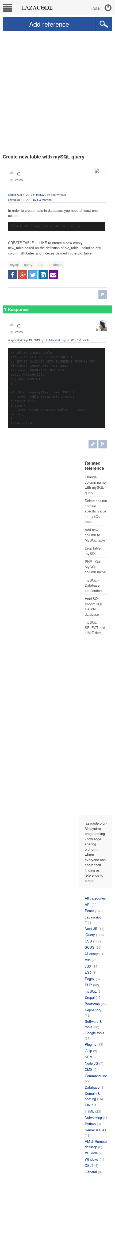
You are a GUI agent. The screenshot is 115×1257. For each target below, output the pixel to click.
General (91, 1171)
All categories (95, 898)
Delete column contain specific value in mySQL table (96, 511)
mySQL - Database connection (93, 585)
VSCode (91, 1152)
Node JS (91, 1063)
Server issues (95, 1129)
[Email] (53, 274)
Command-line (96, 1075)
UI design (92, 953)
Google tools (94, 1032)
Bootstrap (92, 1003)
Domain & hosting (92, 1096)
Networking (93, 1117)
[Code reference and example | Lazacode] (37, 6)
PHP (88, 984)
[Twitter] (32, 274)
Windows (92, 1159)
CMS (89, 1069)
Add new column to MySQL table (95, 535)
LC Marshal (44, 199)
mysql (14, 264)
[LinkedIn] (43, 274)
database (55, 264)
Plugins (90, 1044)
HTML (89, 1111)
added (12, 194)
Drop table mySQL (93, 551)
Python (90, 1123)
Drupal (90, 997)
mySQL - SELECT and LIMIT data (95, 627)
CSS (88, 941)
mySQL (41, 194)
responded (15, 340)
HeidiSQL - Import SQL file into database (94, 606)
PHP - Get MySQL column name (95, 566)
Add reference (49, 24)
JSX (88, 966)
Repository (93, 1009)
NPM (89, 1056)
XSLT (89, 1165)
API (88, 904)
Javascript (93, 917)
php (40, 264)
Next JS (91, 928)
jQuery (90, 934)
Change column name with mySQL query (95, 484)
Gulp (88, 1050)
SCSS (89, 947)
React (89, 910)
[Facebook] (12, 274)
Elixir (89, 1104)
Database (92, 1087)
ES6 (88, 972)
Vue (88, 959)
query (28, 264)
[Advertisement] (57, 91)
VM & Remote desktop (96, 1144)
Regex (90, 978)
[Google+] (22, 274)
